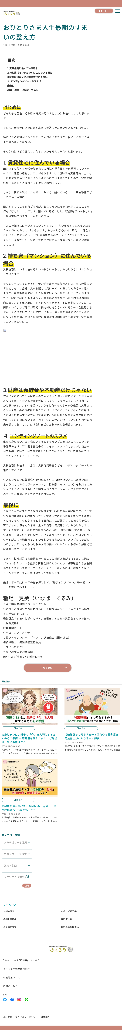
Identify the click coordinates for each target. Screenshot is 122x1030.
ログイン (103, 11)
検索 (27, 885)
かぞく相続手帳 (69, 911)
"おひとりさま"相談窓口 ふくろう (21, 960)
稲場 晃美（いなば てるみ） (24, 90)
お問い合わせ (10, 986)
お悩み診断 (8, 911)
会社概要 (7, 1017)
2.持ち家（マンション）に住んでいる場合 (29, 72)
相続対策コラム (11, 977)
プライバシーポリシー (26, 1017)
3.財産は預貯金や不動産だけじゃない (27, 77)
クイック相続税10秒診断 (16, 968)
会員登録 (47, 667)
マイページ (9, 905)
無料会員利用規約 (70, 927)
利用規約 (45, 1017)
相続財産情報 (10, 919)
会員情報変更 (10, 927)
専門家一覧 (66, 919)
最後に (10, 85)
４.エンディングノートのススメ (24, 81)
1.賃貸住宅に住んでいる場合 (22, 68)
